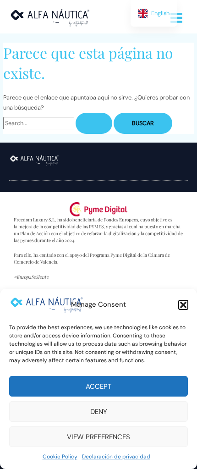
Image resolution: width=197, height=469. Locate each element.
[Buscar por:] (58, 123)
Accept (98, 386)
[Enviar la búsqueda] (94, 123)
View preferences (98, 436)
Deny (98, 411)
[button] (183, 304)
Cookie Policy (60, 456)
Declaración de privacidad (116, 456)
